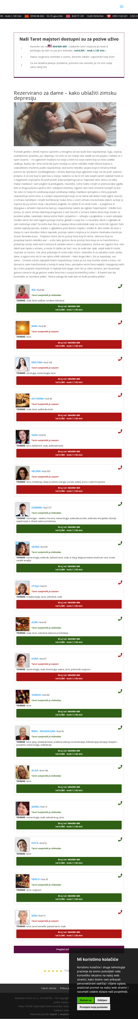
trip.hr (53, 1014)
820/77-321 (83, 16)
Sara (34, 429)
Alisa (34, 764)
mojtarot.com (68, 1014)
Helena (36, 465)
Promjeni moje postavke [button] (94, 1007)
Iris (33, 284)
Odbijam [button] (102, 1000)
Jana (34, 320)
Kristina (36, 356)
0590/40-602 (42, 16)
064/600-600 (60, 46)
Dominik (36, 501)
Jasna (35, 801)
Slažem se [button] (85, 1000)
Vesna (35, 541)
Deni (34, 909)
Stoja (35, 580)
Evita (34, 837)
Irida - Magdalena (43, 725)
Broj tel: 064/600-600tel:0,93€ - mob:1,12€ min (69, 302)
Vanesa (36, 689)
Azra (34, 616)
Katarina (37, 393)
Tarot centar (48, 988)
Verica (35, 873)
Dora (34, 652)
